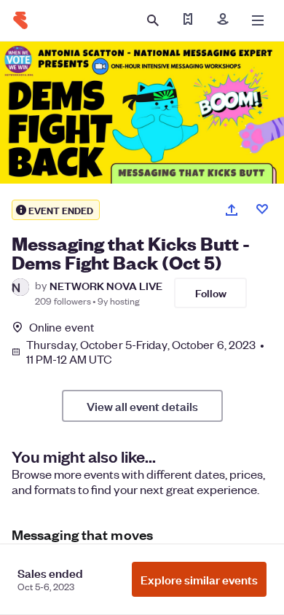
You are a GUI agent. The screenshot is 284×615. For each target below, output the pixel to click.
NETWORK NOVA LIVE (106, 285)
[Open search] (152, 20)
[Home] (20, 20)
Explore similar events (199, 579)
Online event (61, 327)
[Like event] (262, 209)
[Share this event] (231, 209)
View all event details (142, 406)
